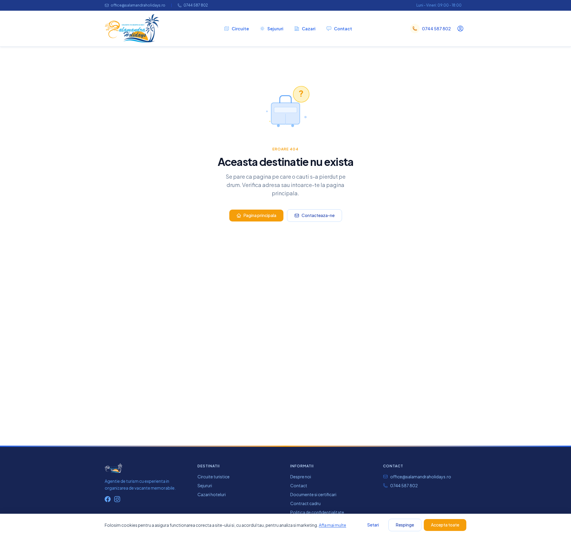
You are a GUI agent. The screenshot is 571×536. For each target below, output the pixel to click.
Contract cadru (305, 503)
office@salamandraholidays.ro (138, 5)
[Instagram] (117, 499)
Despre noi (300, 476)
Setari (373, 524)
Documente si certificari (313, 494)
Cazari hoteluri (211, 494)
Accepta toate (445, 524)
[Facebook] (108, 499)
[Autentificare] (460, 28)
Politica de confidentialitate (317, 512)
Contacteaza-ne (318, 215)
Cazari (309, 28)
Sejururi (275, 28)
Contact (343, 28)
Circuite (240, 28)
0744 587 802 (195, 5)
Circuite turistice (213, 476)
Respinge (405, 524)
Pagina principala (260, 215)
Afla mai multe (332, 525)
